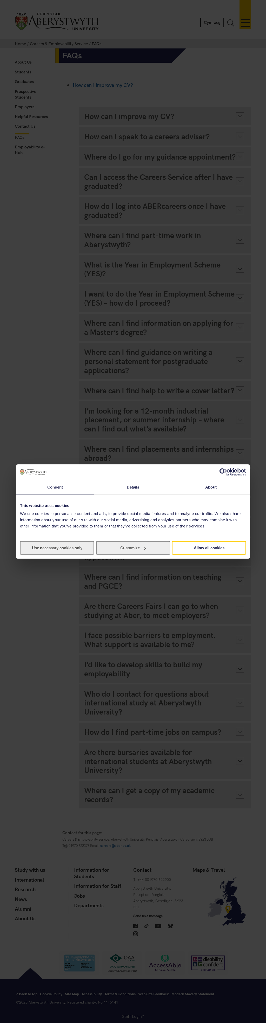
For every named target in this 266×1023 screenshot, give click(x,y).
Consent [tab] (55, 487)
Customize (130, 548)
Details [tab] (133, 487)
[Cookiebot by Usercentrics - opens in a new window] (223, 472)
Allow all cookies (209, 548)
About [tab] (211, 487)
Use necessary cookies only (57, 548)
